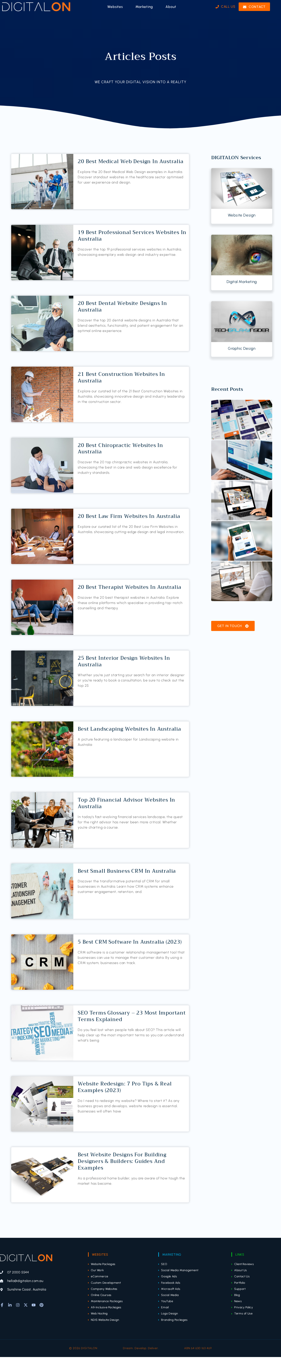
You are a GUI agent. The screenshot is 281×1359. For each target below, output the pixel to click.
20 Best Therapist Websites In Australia (129, 587)
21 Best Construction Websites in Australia (121, 377)
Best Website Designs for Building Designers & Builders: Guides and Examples (122, 1161)
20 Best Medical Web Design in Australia (130, 161)
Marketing (171, 1254)
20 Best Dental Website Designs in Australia (122, 306)
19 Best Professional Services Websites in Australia (132, 235)
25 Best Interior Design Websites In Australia (124, 661)
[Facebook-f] (2, 1305)
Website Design (242, 215)
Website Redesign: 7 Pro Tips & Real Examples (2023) (125, 1087)
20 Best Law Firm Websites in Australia (129, 516)
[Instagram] (18, 1305)
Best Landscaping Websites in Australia (129, 729)
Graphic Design (241, 348)
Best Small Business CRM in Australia (127, 871)
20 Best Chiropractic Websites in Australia (120, 448)
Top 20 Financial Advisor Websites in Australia (126, 803)
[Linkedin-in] (10, 1305)
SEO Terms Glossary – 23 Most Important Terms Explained (132, 1016)
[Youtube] (34, 1305)
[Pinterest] (41, 1305)
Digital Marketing (242, 281)
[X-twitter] (26, 1305)
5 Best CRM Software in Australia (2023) (130, 941)
